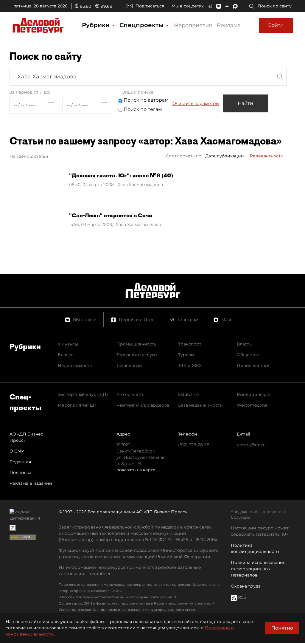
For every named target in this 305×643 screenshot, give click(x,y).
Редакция (20, 461)
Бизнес (66, 354)
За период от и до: (30, 92)
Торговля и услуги (136, 354)
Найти (245, 103)
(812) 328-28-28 (193, 444)
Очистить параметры (195, 103)
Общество (248, 354)
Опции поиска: (138, 92)
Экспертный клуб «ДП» (83, 394)
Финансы (68, 344)
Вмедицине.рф (253, 394)
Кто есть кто (129, 394)
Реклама (229, 25)
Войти (276, 25)
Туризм (186, 354)
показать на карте (135, 469)
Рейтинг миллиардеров (143, 405)
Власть (244, 344)
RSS (241, 597)
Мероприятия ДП (77, 405)
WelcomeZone (252, 405)
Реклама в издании (31, 483)
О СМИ (17, 451)
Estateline (188, 394)
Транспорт (189, 344)
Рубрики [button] (96, 25)
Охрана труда (246, 586)
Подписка (20, 472)
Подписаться (150, 6)
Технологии (129, 365)
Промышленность (136, 344)
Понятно (282, 628)
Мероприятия (192, 25)
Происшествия (253, 365)
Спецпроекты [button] (142, 25)
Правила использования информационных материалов (258, 569)
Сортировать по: (184, 156)
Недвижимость (75, 365)
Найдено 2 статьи (29, 156)
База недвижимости (200, 405)
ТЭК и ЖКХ (190, 365)
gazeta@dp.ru (251, 444)
